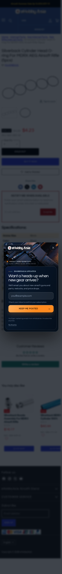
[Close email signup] (53, 247)
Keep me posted (28, 308)
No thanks (12, 325)
